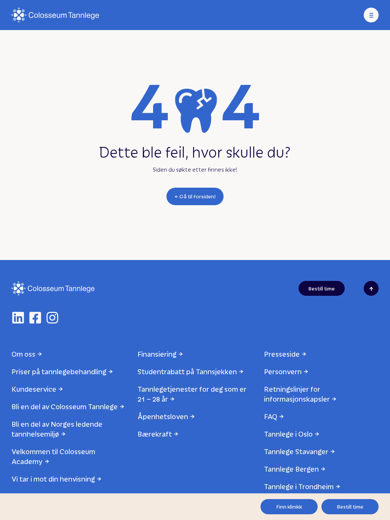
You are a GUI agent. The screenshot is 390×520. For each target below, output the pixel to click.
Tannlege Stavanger (296, 451)
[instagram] (52, 317)
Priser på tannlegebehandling (58, 371)
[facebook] (35, 317)
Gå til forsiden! (197, 196)
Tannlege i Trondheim (299, 486)
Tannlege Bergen (291, 468)
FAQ (270, 416)
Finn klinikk (289, 506)
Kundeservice (33, 388)
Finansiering (156, 353)
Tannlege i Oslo (288, 433)
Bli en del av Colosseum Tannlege (64, 406)
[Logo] (55, 15)
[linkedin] (18, 317)
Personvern (283, 371)
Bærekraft (154, 433)
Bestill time (350, 506)
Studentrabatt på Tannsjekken (187, 371)
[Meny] (371, 15)
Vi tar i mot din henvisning (53, 478)
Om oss (23, 353)
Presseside (282, 353)
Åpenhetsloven (162, 416)
